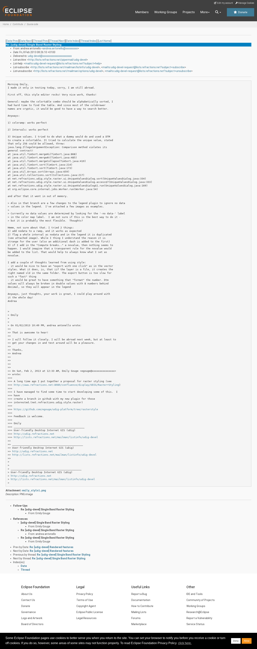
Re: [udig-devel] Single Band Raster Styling (47, 509)
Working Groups (165, 12)
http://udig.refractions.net (34, 433)
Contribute (18, 24)
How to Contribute (142, 606)
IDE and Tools (194, 594)
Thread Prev (40, 40)
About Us (26, 594)
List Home (104, 40)
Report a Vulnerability (199, 618)
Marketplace (139, 624)
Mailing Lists (138, 612)
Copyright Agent (86, 606)
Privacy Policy (84, 594)
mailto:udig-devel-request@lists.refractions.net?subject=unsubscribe (148, 71)
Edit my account (225, 3)
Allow (246, 641)
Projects (189, 12)
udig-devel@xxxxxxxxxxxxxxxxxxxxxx (50, 55)
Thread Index (88, 40)
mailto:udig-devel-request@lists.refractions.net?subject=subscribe (144, 67)
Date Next (26, 40)
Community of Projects (200, 600)
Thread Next (57, 40)
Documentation (140, 600)
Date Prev (12, 40)
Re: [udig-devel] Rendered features (51, 547)
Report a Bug (139, 594)
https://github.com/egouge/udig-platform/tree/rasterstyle (56, 409)
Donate (242, 12)
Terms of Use (84, 600)
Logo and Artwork (31, 618)
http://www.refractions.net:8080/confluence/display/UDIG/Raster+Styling (66, 384)
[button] (218, 12)
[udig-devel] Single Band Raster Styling (45, 522)
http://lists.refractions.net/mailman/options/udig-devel (68, 71)
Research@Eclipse (197, 612)
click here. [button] (185, 643)
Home (6, 24)
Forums (136, 618)
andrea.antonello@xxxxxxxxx (60, 48)
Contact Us (28, 600)
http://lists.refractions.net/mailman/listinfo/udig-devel (65, 67)
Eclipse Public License (89, 612)
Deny (236, 641)
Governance (28, 612)
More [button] (204, 12)
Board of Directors (32, 624)
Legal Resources (86, 618)
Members (142, 12)
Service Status (195, 624)
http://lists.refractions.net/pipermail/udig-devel (57, 59)
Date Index (72, 40)
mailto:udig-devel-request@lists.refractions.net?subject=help (62, 63)
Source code (32, 24)
